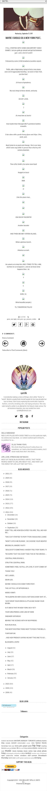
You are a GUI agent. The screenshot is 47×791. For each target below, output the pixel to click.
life (18, 748)
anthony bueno (41, 741)
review (16, 755)
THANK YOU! (9, 571)
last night (13, 319)
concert (13, 743)
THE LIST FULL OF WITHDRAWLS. (17, 588)
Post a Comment (8, 338)
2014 (7, 499)
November (11, 519)
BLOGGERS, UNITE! (12, 642)
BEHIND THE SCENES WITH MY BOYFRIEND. (21, 620)
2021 (7, 474)
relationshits (9, 755)
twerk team (12, 758)
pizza (23, 753)
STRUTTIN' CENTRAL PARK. (15, 563)
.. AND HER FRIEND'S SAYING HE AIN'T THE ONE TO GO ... (25, 638)
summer (34, 755)
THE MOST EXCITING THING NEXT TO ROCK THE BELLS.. (25, 629)
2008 (7, 692)
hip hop (36, 745)
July (8, 652)
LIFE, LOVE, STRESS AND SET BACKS (14, 457)
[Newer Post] (5, 346)
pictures (29, 319)
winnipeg (37, 758)
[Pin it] (33, 324)
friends (44, 743)
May (8, 661)
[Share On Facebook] (20, 324)
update (22, 758)
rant (3, 755)
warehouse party (29, 758)
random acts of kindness (39, 753)
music (8, 750)
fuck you (11, 746)
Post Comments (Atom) (19, 350)
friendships (4, 746)
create (28, 743)
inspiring (43, 746)
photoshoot (17, 753)
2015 (7, 495)
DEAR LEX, (9, 580)
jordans (14, 748)
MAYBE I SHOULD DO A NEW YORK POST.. (20, 584)
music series (28, 751)
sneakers (23, 755)
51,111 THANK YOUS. (19, 444)
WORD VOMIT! (10, 593)
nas (34, 751)
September (11, 528)
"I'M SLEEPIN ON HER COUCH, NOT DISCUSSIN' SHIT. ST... (26, 597)
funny (17, 746)
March (9, 669)
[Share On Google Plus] (26, 324)
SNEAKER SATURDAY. (13, 616)
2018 (7, 482)
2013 (7, 504)
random (28, 753)
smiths (34, 319)
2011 (7, 512)
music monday (17, 751)
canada (8, 743)
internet (3, 748)
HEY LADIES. (9, 575)
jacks (8, 319)
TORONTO (32, 741)
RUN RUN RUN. (10, 625)
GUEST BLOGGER (7, 740)
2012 (7, 508)
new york (20, 319)
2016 (7, 491)
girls (20, 746)
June (9, 656)
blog (2, 743)
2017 (7, 486)
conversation (21, 743)
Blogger (27, 784)
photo (39, 751)
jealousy (8, 748)
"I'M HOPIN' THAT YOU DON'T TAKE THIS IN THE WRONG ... (25, 554)
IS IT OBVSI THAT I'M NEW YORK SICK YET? (20, 608)
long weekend (28, 748)
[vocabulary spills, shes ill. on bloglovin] (8, 707)
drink (32, 743)
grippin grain (27, 746)
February (10, 674)
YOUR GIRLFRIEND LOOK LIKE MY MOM (19, 612)
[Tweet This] (14, 324)
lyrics (35, 748)
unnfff (17, 758)
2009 (7, 688)
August (9, 648)
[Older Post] (42, 346)
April (9, 665)
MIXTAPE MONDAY (21, 741)
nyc (25, 319)
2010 (7, 684)
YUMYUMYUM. (10, 633)
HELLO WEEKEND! (8, 433)
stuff (29, 755)
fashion (38, 743)
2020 (7, 478)
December (11, 515)
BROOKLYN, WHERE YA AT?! (15, 545)
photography (10, 753)
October (10, 523)
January (10, 678)
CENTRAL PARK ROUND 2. (14, 558)
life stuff (21, 748)
